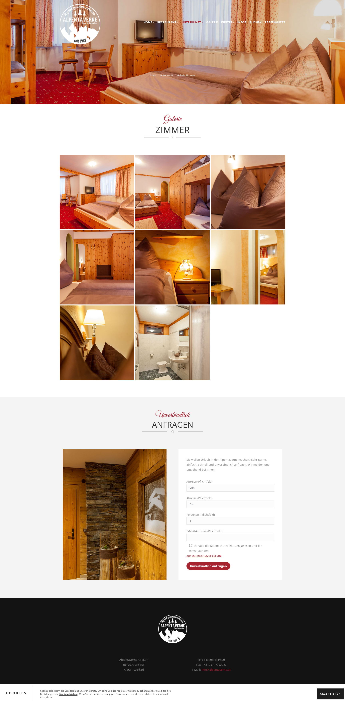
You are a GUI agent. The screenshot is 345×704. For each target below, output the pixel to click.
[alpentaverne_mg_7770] (248, 267)
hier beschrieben (68, 694)
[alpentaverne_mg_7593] (97, 192)
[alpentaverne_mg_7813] (172, 342)
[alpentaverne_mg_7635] (248, 192)
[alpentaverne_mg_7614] (172, 192)
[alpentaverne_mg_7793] (97, 342)
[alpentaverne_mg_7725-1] (172, 267)
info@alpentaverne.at (216, 670)
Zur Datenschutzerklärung (204, 556)
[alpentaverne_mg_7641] (97, 267)
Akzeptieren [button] (330, 694)
